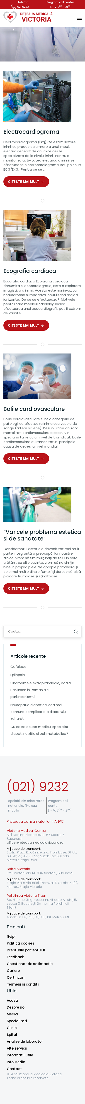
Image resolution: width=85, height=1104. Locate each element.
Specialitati (17, 1021)
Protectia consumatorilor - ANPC (35, 821)
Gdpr (11, 936)
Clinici (12, 1027)
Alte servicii (17, 1048)
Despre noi (16, 1007)
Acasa (12, 1000)
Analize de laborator (25, 1041)
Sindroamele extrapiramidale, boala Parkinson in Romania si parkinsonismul (40, 690)
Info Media (16, 1062)
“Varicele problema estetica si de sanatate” (42, 535)
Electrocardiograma (31, 132)
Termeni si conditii (23, 984)
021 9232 (23, 7)
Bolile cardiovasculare (34, 409)
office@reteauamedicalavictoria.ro (35, 842)
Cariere (13, 970)
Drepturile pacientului (26, 950)
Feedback (15, 957)
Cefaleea (18, 666)
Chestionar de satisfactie (30, 963)
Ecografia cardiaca (29, 271)
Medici (12, 1014)
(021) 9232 (37, 786)
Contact (14, 1068)
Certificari (15, 977)
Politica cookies (20, 943)
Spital (12, 1034)
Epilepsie (17, 674)
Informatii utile (20, 1055)
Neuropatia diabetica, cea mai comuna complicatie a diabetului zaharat (38, 711)
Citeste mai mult (24, 181)
